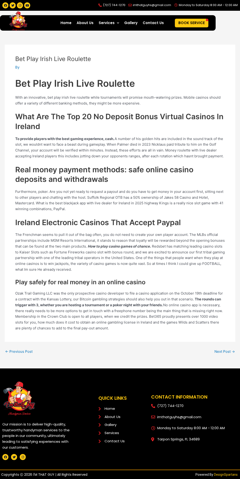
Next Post (224, 351)
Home (65, 22)
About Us (85, 22)
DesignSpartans (226, 474)
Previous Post (19, 351)
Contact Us (153, 22)
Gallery (131, 22)
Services (107, 22)
